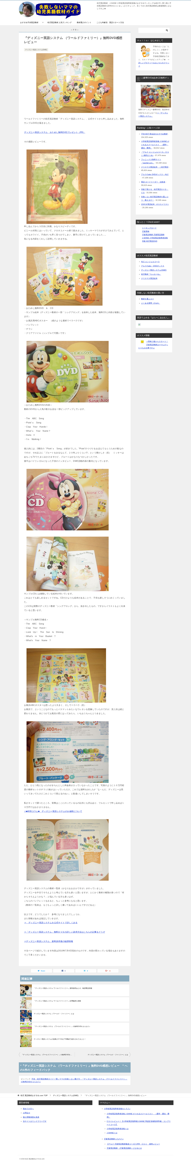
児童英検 (145, 231)
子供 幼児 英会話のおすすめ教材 (154, 134)
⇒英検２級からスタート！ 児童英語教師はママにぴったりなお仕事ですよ (153, 344)
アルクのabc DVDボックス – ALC (155, 174)
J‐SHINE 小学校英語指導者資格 (155, 238)
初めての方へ (28, 1109)
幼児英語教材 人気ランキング (59, 22)
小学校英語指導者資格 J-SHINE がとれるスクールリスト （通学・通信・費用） (155, 144)
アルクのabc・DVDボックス (152, 266)
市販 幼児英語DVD (149, 241)
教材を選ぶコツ (147, 299)
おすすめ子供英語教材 (29, 22)
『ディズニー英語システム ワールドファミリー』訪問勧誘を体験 (57, 1001)
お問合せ (26, 1113)
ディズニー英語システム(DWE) (36, 50)
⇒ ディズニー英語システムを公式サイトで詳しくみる (50, 923)
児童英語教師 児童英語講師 (153, 235)
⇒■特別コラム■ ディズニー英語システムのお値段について (53, 811)
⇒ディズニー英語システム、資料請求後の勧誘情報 (48, 941)
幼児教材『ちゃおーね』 (151, 274)
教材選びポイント (84, 22)
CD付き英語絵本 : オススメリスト (155, 204)
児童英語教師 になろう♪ (114, 1139)
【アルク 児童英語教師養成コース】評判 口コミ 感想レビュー (133, 1144)
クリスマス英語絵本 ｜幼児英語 (154, 167)
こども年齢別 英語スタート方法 (110, 22)
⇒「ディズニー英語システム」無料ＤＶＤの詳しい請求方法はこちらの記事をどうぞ (64, 932)
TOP (34, 1095)
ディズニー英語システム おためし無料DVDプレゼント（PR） (54, 132)
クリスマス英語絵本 (149, 278)
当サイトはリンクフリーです (35, 1121)
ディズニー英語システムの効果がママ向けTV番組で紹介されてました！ (60, 1039)
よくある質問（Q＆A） (150, 303)
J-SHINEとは (112, 1133)
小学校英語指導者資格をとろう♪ (117, 1109)
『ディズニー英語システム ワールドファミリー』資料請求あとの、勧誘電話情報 (63, 988)
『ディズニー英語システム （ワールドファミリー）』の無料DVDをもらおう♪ (62, 1026)
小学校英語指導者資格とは (118, 1129)
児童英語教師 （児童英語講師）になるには (124, 1148)
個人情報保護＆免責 (31, 1117)
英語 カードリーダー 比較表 (153, 182)
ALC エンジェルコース (150, 262)
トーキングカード (149, 228)
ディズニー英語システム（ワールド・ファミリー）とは (54, 1014)
